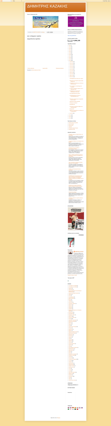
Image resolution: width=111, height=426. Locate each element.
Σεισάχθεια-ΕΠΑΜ (72, 129)
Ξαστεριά (70, 126)
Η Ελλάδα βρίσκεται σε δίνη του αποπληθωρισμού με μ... (75, 96)
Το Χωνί (70, 360)
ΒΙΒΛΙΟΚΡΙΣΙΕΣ (71, 298)
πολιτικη (70, 342)
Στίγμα (70, 352)
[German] (73, 407)
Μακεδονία (70, 329)
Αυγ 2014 (71, 67)
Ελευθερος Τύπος (72, 314)
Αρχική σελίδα (45, 68)
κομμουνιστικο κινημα (72, 326)
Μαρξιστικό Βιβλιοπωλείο (73, 331)
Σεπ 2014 (71, 66)
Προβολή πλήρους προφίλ (72, 275)
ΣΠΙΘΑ (70, 351)
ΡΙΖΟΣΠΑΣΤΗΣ (71, 348)
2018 (70, 54)
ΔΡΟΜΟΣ (70, 308)
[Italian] (78, 407)
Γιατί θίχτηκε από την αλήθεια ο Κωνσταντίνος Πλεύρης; (74, 148)
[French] (71, 407)
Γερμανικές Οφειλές (72, 303)
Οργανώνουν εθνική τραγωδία (75, 101)
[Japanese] (71, 409)
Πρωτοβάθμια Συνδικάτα (73, 347)
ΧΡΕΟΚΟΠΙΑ (71, 364)
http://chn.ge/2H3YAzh (72, 35)
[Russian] (82, 407)
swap (70, 377)
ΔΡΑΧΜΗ (70, 307)
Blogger (58, 417)
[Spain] (75, 407)
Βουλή (70, 299)
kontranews (71, 376)
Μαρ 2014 (71, 75)
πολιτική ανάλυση (72, 343)
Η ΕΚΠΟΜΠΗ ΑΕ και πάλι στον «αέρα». (76, 78)
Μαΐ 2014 (71, 72)
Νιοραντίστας (71, 125)
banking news (71, 367)
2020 (70, 51)
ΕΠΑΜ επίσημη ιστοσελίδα (73, 122)
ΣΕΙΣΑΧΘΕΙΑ (71, 350)
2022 (70, 48)
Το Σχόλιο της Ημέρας (72, 359)
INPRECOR (71, 373)
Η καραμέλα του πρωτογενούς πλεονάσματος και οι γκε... (75, 91)
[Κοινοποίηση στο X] (49, 32)
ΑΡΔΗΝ (70, 294)
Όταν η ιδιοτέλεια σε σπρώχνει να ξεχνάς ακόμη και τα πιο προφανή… (75, 163)
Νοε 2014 (71, 63)
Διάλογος (70, 306)
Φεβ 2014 (71, 76)
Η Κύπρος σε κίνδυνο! (73, 102)
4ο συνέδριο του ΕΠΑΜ (73, 285)
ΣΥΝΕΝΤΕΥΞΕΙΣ (71, 355)
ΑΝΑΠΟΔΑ (70, 289)
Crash (70, 368)
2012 (70, 116)
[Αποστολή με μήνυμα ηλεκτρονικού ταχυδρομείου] (47, 32)
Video (70, 378)
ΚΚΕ (69, 325)
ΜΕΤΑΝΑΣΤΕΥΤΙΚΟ (72, 333)
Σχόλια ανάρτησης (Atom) (36, 70)
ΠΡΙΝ (70, 346)
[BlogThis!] (48, 32)
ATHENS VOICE (71, 365)
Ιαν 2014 (71, 113)
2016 (70, 57)
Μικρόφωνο (71, 334)
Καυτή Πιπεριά (71, 124)
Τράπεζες (70, 361)
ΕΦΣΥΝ (70, 322)
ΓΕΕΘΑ (70, 300)
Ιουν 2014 (71, 70)
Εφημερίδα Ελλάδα (72, 321)
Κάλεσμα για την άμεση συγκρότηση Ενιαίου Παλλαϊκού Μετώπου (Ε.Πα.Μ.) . (76, 186)
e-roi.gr (70, 369)
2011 (70, 118)
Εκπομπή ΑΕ (71, 312)
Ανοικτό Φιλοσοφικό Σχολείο (73, 293)
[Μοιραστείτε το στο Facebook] (51, 32)
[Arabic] (75, 409)
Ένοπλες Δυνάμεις (72, 317)
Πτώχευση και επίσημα (72, 192)
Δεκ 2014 (71, 61)
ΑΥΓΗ (70, 295)
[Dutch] (80, 407)
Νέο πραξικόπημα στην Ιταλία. (75, 93)
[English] (69, 407)
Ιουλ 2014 (71, 69)
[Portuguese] (69, 409)
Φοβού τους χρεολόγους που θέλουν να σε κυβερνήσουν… (76, 111)
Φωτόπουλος (71, 363)
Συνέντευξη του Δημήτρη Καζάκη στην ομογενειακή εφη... (76, 107)
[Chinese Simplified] (78, 409)
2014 (70, 60)
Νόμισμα (70, 337)
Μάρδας (70, 330)
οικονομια (70, 339)
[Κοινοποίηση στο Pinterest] (52, 32)
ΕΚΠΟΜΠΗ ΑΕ (72, 104)
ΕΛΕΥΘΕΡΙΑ (71, 313)
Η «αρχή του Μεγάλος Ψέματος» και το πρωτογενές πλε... (76, 89)
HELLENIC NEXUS (72, 372)
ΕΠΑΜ (70, 318)
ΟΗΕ (69, 338)
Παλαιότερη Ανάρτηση (60, 68)
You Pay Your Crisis (72, 380)
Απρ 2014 (71, 73)
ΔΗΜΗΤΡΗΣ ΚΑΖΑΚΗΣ (47, 6)
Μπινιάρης (70, 335)
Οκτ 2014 (71, 64)
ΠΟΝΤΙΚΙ (70, 344)
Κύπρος (70, 327)
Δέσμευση (70, 304)
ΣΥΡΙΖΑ (70, 356)
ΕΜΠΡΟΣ (70, 316)
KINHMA (70, 374)
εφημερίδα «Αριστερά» (73, 320)
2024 (70, 45)
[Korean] (73, 409)
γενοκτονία (70, 302)
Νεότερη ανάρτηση (31, 68)
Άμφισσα (70, 288)
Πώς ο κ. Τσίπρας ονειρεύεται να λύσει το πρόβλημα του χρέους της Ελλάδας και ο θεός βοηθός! (76, 155)
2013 (70, 115)
